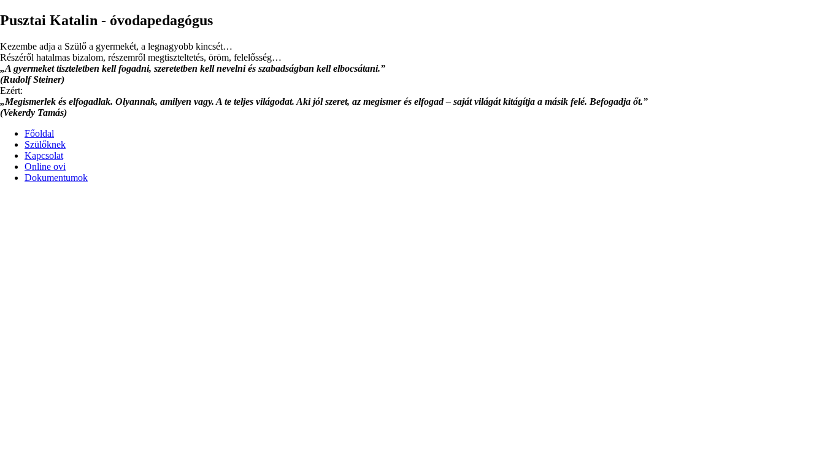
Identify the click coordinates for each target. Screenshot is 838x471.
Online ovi (45, 166)
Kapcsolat (44, 155)
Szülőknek (45, 144)
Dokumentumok (56, 177)
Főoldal (39, 133)
